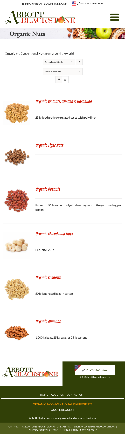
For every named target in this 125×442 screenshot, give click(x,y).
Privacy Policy (37, 430)
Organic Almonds (47, 321)
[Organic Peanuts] (16, 189)
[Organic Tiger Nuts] (16, 145)
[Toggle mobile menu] (115, 17)
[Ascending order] (79, 62)
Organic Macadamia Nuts (53, 233)
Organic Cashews (47, 277)
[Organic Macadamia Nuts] (16, 234)
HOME (44, 394)
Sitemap (53, 430)
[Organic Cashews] (16, 277)
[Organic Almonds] (16, 321)
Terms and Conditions (102, 426)
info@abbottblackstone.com (95, 377)
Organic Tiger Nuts (49, 145)
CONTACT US (75, 394)
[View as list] (65, 79)
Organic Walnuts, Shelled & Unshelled (63, 101)
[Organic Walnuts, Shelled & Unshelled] (16, 101)
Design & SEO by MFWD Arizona (78, 430)
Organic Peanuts (47, 189)
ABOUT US (57, 394)
